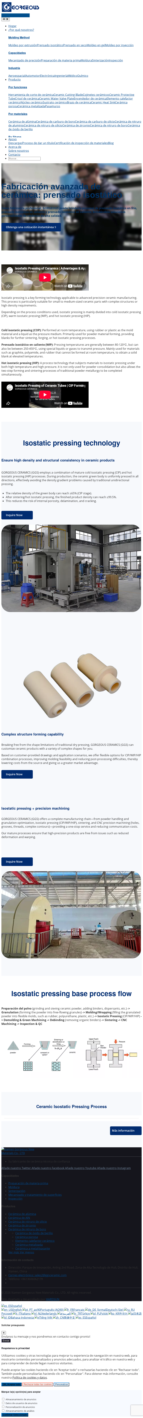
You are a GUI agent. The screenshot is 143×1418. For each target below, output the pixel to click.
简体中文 (70, 1317)
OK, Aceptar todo (11, 1384)
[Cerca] (3, 1333)
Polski (104, 1313)
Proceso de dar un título (38, 143)
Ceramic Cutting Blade (68, 95)
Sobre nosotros (18, 151)
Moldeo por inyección (119, 45)
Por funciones (17, 87)
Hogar (12, 26)
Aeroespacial (16, 76)
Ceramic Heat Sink (103, 102)
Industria (14, 68)
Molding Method (19, 37)
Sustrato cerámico (55, 102)
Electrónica (47, 76)
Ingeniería (61, 76)
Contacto (14, 154)
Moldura (86, 60)
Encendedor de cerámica (90, 98)
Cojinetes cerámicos (96, 95)
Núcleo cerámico (32, 102)
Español (17, 1306)
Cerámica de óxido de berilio (34, 1233)
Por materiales (17, 114)
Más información (123, 1130)
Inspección (116, 60)
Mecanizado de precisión (24, 60)
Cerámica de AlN (19, 1218)
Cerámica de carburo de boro (55, 121)
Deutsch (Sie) (115, 1310)
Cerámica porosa (26, 1237)
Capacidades (17, 53)
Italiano (26, 1313)
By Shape (14, 137)
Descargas (15, 143)
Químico (82, 76)
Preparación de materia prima (61, 60)
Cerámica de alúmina (22, 121)
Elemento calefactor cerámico (35, 1241)
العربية (67, 1313)
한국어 (123, 1313)
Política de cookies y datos (29, 1377)
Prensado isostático (50, 45)
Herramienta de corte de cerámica (31, 95)
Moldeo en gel (96, 45)
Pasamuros (52, 106)
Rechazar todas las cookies (38, 1384)
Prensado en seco (75, 45)
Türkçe (86, 1313)
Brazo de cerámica (79, 102)
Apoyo (12, 139)
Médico (72, 76)
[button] (21, 1252)
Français (79, 1310)
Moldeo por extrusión (22, 45)
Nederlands (49, 1313)
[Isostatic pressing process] (71, 1077)
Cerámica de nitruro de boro (109, 125)
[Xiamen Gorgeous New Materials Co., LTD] (22, 1153)
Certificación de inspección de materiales (81, 143)
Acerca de (14, 147)
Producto (14, 79)
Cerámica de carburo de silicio (95, 121)
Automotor (32, 76)
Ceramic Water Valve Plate (56, 98)
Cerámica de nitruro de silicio (43, 125)
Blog (111, 143)
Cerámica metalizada (31, 106)
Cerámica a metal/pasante (32, 1248)
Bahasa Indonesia (23, 1317)
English (17, 1310)
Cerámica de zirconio (76, 125)
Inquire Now (14, 515)
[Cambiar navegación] (5, 19)
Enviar (6, 1340)
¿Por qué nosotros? (21, 30)
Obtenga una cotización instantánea (30, 227)
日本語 (137, 1313)
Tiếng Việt (46, 1317)
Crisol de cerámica (27, 98)
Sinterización (100, 60)
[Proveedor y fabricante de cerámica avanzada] (20, 11)
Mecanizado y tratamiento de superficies (35, 1195)
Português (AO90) (52, 1310)
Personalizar (61, 1384)
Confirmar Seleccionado (15, 1414)
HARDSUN (52, 1299)
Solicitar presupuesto (15, 15)
